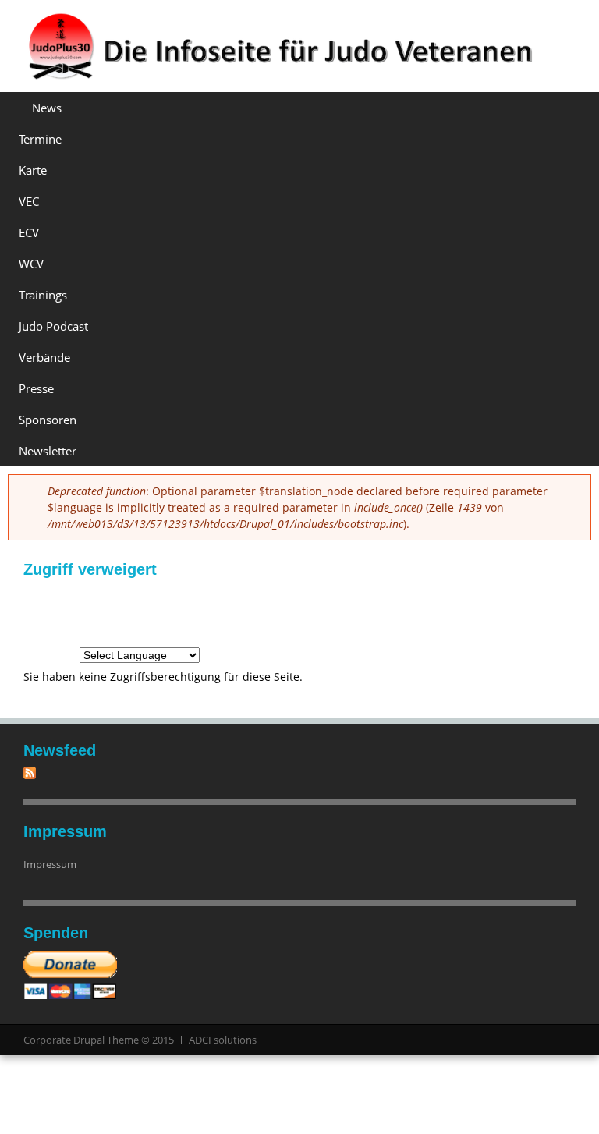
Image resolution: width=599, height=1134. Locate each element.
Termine (40, 139)
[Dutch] (176, 611)
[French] (260, 611)
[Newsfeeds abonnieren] (29, 775)
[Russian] (428, 611)
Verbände (44, 357)
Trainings (43, 295)
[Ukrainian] (63, 649)
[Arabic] (63, 611)
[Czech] (120, 611)
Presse (36, 388)
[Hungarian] (288, 611)
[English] (204, 611)
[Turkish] (35, 649)
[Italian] (316, 611)
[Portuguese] (400, 611)
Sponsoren (47, 419)
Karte (33, 170)
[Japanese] (344, 611)
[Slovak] (457, 611)
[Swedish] (541, 611)
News (47, 107)
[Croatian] (92, 611)
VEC (29, 201)
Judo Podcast (53, 326)
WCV (31, 263)
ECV (29, 232)
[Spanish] (513, 611)
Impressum (49, 864)
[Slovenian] (485, 611)
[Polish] (372, 611)
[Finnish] (232, 611)
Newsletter (47, 451)
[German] (35, 611)
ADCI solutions (223, 1040)
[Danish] (148, 611)
